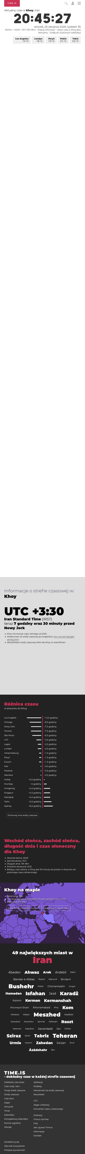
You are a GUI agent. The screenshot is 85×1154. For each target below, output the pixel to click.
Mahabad (15, 1015)
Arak (47, 972)
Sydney (8, 806)
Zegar (7, 1102)
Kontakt (38, 1135)
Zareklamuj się (11, 1142)
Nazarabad (15, 1022)
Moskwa (8, 771)
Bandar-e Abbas (24, 979)
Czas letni (9, 1098)
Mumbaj (8, 784)
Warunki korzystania (14, 1146)
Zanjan (61, 1042)
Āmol (72, 1043)
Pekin (63, 40)
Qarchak (41, 1022)
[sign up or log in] (72, 4)
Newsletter (39, 1094)
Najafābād (68, 1015)
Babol (72, 972)
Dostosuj (38, 1115)
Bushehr (21, 986)
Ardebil (60, 972)
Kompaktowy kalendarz (16, 1119)
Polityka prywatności (14, 1150)
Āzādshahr (38, 1050)
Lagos (7, 744)
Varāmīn (28, 1043)
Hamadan (14, 993)
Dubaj (7, 779)
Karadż (69, 993)
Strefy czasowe (11, 1094)
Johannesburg (11, 753)
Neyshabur (29, 1022)
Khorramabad (41, 1007)
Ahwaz (32, 972)
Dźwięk (8, 1127)
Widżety (38, 1086)
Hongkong (9, 788)
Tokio (75, 40)
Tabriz (41, 1035)
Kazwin (17, 1000)
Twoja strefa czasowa (14, 1090)
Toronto (8, 731)
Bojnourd (53, 979)
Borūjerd (66, 979)
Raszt (67, 1021)
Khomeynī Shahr (19, 1007)
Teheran (65, 1035)
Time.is (12, 3)
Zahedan (44, 1043)
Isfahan (35, 993)
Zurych (7, 762)
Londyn (38, 40)
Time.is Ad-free (41, 1119)
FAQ (36, 1123)
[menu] (79, 4)
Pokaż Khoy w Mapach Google (23, 908)
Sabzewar (17, 1029)
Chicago (8, 722)
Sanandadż (45, 1028)
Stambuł (8, 775)
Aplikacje (38, 1082)
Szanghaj (8, 797)
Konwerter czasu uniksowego (48, 1109)
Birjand (42, 979)
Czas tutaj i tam (12, 1086)
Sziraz (14, 1035)
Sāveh (27, 1036)
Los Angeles (22, 40)
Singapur (8, 793)
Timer (7, 1111)
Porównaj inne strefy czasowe (22, 815)
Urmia (15, 1043)
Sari (59, 1028)
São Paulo (9, 735)
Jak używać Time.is (43, 1127)
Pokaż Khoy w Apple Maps (56, 908)
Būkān (41, 986)
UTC (6, 740)
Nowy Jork (9, 726)
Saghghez (29, 1029)
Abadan (14, 972)
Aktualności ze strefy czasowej (49, 1090)
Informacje (39, 1131)
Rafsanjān (53, 1022)
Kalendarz (9, 1115)
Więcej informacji (46, 30)
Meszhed (47, 1014)
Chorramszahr (56, 986)
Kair (6, 766)
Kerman (32, 1000)
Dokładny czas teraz (14, 1082)
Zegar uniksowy (41, 1105)
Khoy (56, 1007)
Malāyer (26, 1015)
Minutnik (8, 1107)
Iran (42, 959)
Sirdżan (68, 1029)
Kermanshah (57, 1000)
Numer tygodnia (12, 1123)
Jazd (52, 993)
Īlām (53, 1050)
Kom (67, 1007)
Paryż (51, 40)
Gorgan (72, 986)
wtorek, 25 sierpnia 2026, (57, 26)
